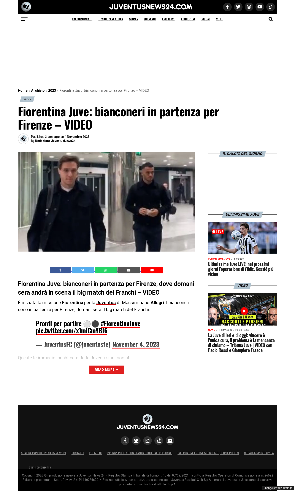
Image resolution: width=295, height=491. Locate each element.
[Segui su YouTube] (170, 440)
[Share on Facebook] (61, 270)
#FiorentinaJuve (120, 323)
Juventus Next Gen (110, 19)
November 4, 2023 (136, 344)
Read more (104, 370)
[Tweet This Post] (83, 270)
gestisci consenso (40, 467)
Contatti (77, 453)
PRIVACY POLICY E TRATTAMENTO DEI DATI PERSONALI (139, 453)
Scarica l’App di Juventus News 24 (43, 453)
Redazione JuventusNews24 (55, 141)
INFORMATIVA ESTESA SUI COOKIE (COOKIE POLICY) (208, 453)
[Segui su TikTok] (158, 440)
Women (133, 19)
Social (205, 19)
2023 (52, 90)
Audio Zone (188, 19)
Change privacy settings (277, 487)
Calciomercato (82, 19)
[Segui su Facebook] (125, 440)
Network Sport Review (259, 453)
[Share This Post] (106, 270)
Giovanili (150, 19)
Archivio (38, 90)
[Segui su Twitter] (136, 440)
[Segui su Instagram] (147, 440)
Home (23, 90)
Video (219, 19)
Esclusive (168, 19)
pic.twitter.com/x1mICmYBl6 (71, 330)
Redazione (95, 453)
